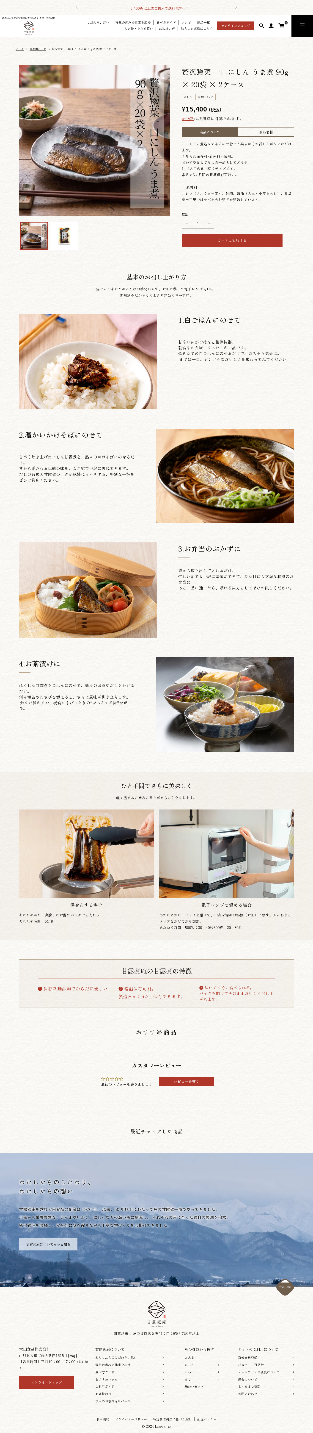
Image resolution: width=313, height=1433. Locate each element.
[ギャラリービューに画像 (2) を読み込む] (64, 236)
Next (235, 7)
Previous (77, 7)
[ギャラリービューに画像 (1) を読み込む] (34, 236)
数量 (185, 214)
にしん (189, 1365)
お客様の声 (167, 29)
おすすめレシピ (106, 1379)
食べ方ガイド (166, 22)
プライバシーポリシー (131, 1419)
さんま (189, 1357)
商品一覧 (203, 22)
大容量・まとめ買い (138, 29)
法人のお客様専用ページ (113, 1401)
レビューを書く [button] (186, 1081)
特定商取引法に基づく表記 (172, 1419)
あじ (188, 1379)
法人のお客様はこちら (197, 29)
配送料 (188, 118)
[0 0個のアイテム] (281, 25)
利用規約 (102, 1419)
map (72, 1355)
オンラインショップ (235, 25)
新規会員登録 (247, 1357)
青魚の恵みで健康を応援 (133, 22)
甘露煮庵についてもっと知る (48, 1244)
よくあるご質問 (249, 1386)
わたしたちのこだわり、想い (116, 1357)
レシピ (186, 22)
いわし (189, 1372)
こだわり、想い (98, 22)
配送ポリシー (207, 1419)
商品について (210, 132)
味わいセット (194, 1386)
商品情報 (266, 132)
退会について (247, 1379)
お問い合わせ (247, 1394)
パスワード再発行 (251, 1365)
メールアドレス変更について (259, 1372)
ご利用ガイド (105, 1386)
